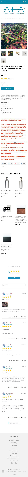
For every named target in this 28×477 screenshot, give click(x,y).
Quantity (3, 82)
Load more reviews (14, 423)
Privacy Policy (13, 453)
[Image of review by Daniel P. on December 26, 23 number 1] (5, 304)
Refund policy (14, 445)
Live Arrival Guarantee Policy (13, 458)
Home (2, 18)
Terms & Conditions (13, 451)
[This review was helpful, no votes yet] (21, 317)
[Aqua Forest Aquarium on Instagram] (16, 463)
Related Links (14, 442)
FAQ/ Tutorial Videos (14, 440)
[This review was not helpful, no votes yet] (24, 317)
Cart (26, 1)
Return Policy (13, 455)
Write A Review (14, 278)
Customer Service (14, 438)
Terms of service (14, 443)
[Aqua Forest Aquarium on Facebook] (12, 463)
